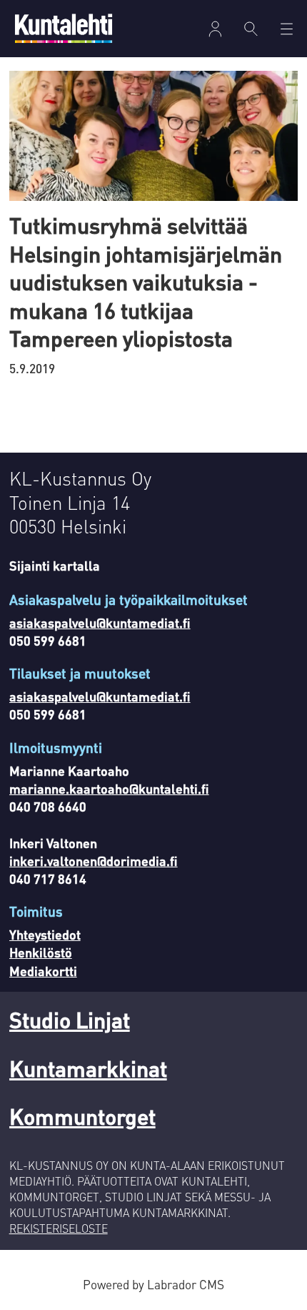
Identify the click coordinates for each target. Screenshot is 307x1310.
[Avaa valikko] (215, 29)
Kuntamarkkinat (88, 1068)
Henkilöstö (40, 952)
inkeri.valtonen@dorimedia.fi (93, 860)
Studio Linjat (69, 1019)
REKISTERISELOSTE (58, 1228)
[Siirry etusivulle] (64, 28)
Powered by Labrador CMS (153, 1284)
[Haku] (251, 29)
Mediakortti (43, 970)
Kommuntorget (82, 1116)
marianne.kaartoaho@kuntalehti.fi (109, 788)
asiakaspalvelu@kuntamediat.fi (100, 622)
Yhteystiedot (45, 934)
